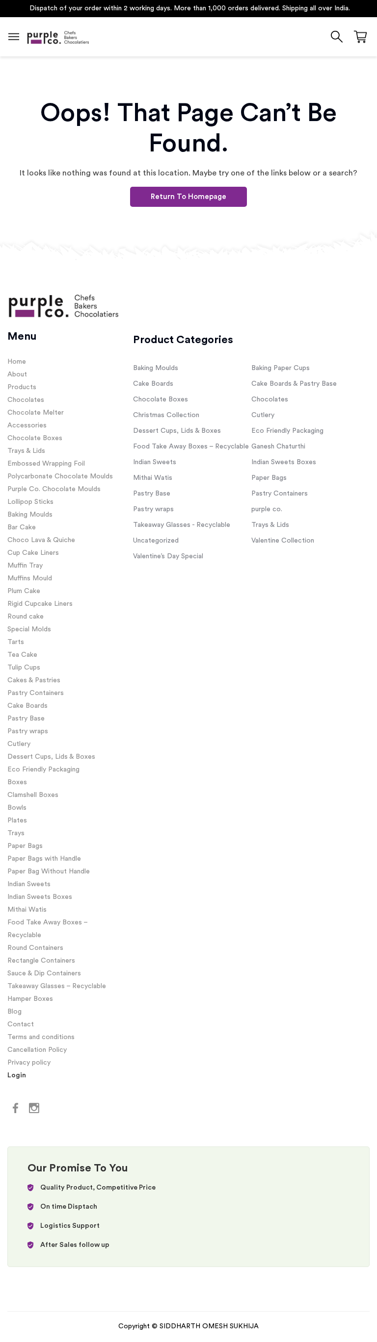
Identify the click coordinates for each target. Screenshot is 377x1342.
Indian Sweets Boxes (39, 897)
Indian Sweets (29, 884)
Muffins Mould (29, 578)
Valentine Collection (282, 540)
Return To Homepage (188, 196)
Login (16, 1075)
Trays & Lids (26, 450)
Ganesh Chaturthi (278, 446)
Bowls (17, 807)
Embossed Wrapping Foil (46, 463)
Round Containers (35, 947)
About (17, 374)
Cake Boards (27, 705)
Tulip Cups (23, 667)
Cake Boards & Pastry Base (294, 383)
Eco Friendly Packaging (43, 769)
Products (21, 387)
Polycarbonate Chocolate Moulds (60, 476)
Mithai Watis (27, 909)
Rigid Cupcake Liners (40, 603)
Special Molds (29, 629)
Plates (17, 820)
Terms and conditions (41, 1037)
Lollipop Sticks (30, 501)
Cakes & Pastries (33, 680)
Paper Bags (25, 846)
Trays (16, 833)
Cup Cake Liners (33, 552)
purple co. (266, 509)
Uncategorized (156, 540)
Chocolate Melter (35, 412)
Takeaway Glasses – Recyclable (56, 986)
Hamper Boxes (30, 998)
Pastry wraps (27, 731)
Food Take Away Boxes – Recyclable (191, 446)
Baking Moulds (30, 514)
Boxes (17, 782)
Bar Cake (21, 527)
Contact (20, 1024)
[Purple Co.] (58, 36)
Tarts (15, 642)
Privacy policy (29, 1062)
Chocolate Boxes (34, 438)
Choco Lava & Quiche (41, 540)
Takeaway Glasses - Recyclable (181, 525)
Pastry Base (26, 718)
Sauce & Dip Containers (44, 973)
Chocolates (25, 400)
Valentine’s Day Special (168, 556)
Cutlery (18, 744)
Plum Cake (23, 591)
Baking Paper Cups (280, 368)
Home (16, 361)
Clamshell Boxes (32, 795)
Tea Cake (22, 654)
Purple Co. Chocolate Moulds (54, 489)
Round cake (25, 616)
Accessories (27, 425)
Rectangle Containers (41, 960)
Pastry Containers (35, 693)
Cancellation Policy (37, 1049)
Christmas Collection (166, 415)
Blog (14, 1011)
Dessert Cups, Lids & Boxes (51, 756)
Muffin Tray (25, 565)
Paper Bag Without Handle (48, 871)
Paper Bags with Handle (44, 858)
